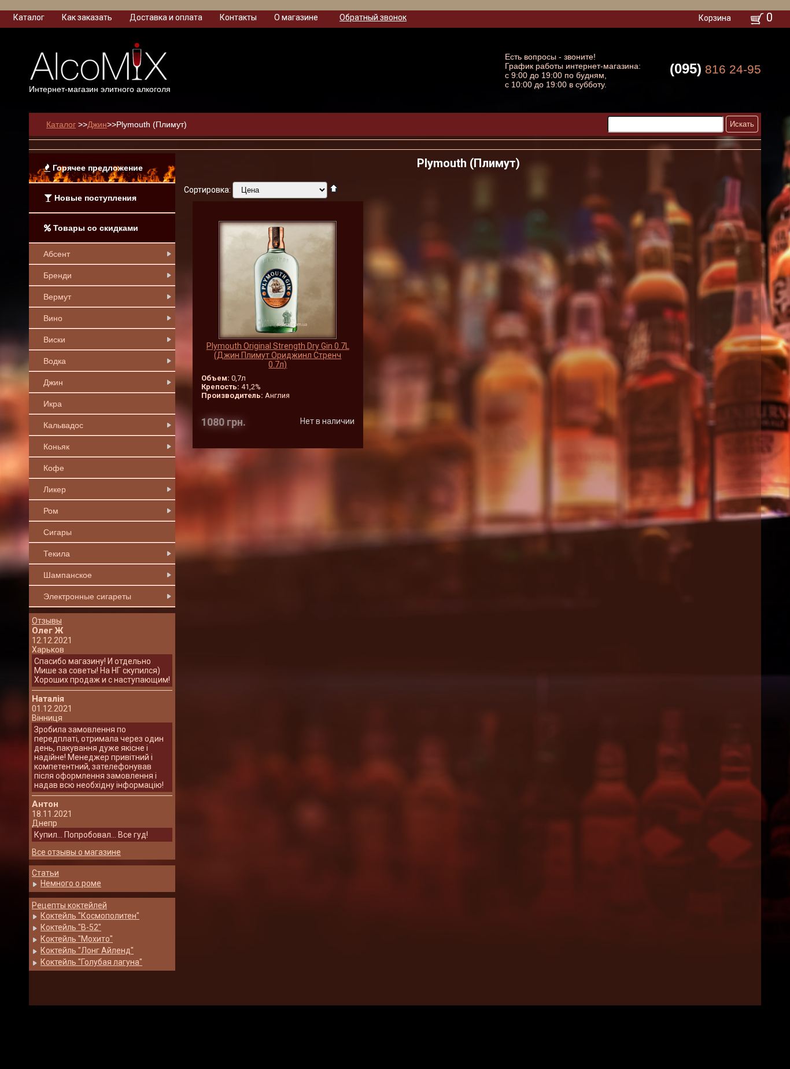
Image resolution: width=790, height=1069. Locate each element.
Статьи (45, 873)
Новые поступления (94, 197)
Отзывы (47, 620)
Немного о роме (70, 883)
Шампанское (67, 575)
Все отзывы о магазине (76, 852)
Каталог (29, 17)
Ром (50, 510)
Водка (54, 361)
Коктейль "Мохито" (76, 938)
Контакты (238, 17)
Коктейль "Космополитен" (89, 915)
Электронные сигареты (87, 596)
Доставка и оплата (166, 17)
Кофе (53, 468)
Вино (52, 318)
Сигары (57, 532)
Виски (54, 339)
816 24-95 (715, 68)
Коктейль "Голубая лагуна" (91, 962)
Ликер (54, 489)
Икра (52, 403)
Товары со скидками (94, 228)
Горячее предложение (96, 167)
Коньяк (56, 446)
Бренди (57, 275)
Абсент (56, 254)
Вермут (57, 296)
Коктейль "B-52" (70, 927)
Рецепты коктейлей (69, 905)
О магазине (296, 17)
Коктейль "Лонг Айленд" (87, 950)
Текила (56, 553)
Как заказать (87, 17)
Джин (53, 382)
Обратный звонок (373, 17)
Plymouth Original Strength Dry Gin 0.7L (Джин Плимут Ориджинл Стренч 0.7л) (277, 355)
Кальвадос (63, 425)
